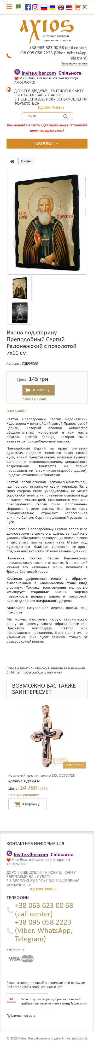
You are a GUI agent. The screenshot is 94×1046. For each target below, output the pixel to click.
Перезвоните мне (74, 64)
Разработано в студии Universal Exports (57, 1039)
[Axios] (12, 161)
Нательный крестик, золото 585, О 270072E (41, 776)
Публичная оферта (21, 1016)
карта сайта (16, 950)
